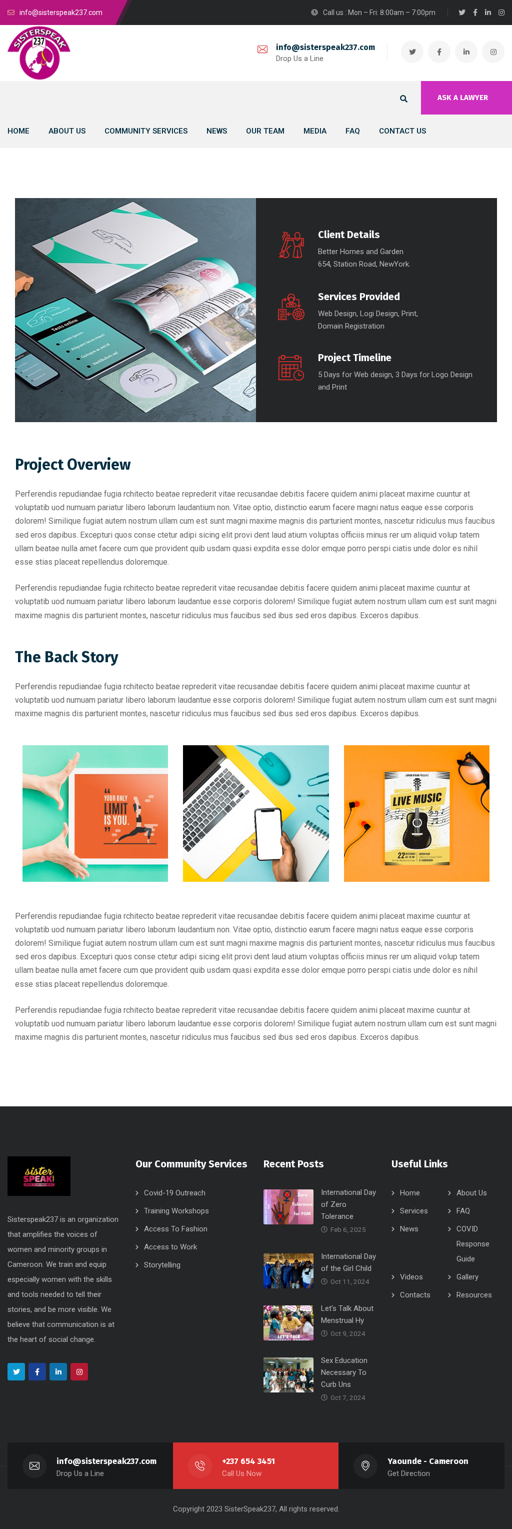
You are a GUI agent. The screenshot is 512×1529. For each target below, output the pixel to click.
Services (414, 1210)
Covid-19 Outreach (175, 1192)
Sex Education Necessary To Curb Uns (344, 1372)
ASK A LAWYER (463, 97)
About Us (471, 1192)
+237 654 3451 (248, 1461)
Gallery (467, 1276)
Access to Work (170, 1246)
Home (410, 1192)
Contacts (415, 1294)
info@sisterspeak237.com (325, 47)
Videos (411, 1276)
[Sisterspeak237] (39, 53)
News (409, 1228)
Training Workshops (176, 1210)
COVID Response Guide (473, 1243)
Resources (474, 1294)
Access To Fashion (176, 1228)
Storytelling (162, 1264)
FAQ (463, 1210)
